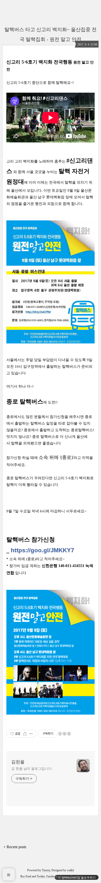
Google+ (75, 876)
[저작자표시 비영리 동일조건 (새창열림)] (64, 734)
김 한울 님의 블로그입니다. (32, 768)
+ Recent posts (14, 847)
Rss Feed (25, 876)
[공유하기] (25, 733)
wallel (70, 870)
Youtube (64, 876)
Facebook (52, 876)
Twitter (41, 876)
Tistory (46, 870)
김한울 (18, 761)
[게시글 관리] (31, 733)
